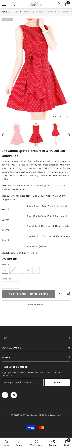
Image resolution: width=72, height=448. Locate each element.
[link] (61, 294)
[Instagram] (14, 395)
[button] (61, 117)
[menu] (4, 4)
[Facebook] (5, 395)
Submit (57, 382)
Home (4, 12)
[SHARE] (67, 294)
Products (15, 12)
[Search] (13, 4)
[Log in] (59, 4)
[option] (36, 69)
